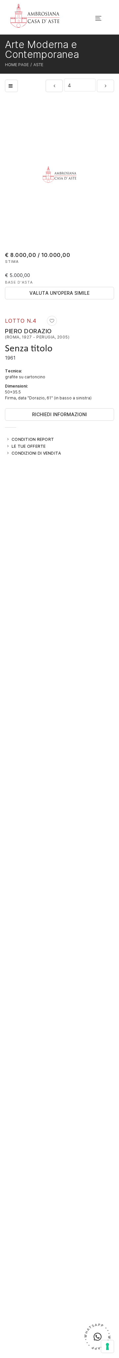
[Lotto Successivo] (105, 86)
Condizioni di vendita (36, 453)
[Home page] (35, 15)
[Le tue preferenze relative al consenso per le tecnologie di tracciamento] (107, 1346)
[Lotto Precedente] (54, 86)
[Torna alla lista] (11, 86)
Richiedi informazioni (59, 414)
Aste (38, 64)
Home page (17, 64)
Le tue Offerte (29, 446)
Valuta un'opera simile (59, 293)
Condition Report (33, 439)
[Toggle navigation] (98, 18)
